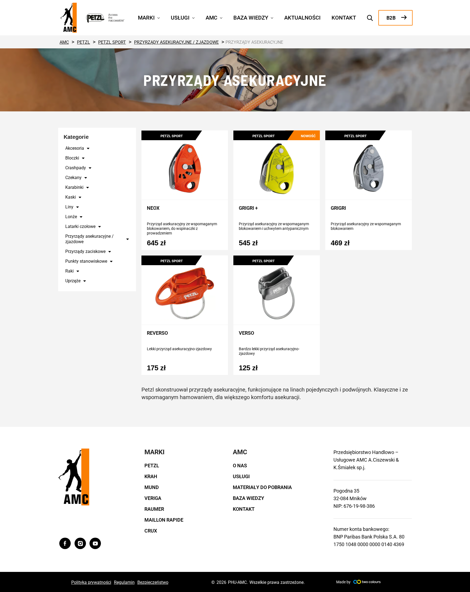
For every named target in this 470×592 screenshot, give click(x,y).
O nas (240, 465)
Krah (150, 476)
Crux (150, 531)
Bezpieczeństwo (152, 582)
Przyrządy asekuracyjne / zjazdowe (89, 239)
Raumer (154, 509)
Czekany (73, 177)
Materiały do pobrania (262, 487)
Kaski (70, 197)
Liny (69, 206)
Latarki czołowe (80, 226)
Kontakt (244, 509)
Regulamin (124, 582)
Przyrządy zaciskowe (85, 251)
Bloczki (72, 158)
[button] (157, 17)
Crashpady (75, 167)
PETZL (151, 465)
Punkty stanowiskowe (86, 261)
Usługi (241, 476)
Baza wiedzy (248, 498)
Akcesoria (74, 148)
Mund (151, 487)
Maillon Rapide (163, 520)
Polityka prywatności (91, 582)
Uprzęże (73, 280)
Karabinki (74, 187)
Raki (69, 271)
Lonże (71, 216)
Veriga (152, 498)
